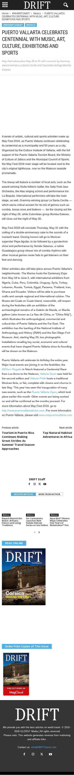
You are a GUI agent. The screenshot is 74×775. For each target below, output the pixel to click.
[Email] (49, 81)
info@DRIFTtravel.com (43, 747)
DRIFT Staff (37, 479)
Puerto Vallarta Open (44, 392)
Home (5, 13)
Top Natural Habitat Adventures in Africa (57, 435)
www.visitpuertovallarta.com (55, 415)
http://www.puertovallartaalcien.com (23, 410)
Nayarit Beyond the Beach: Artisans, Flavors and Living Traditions (12, 522)
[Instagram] (34, 484)
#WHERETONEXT (21, 13)
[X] (14, 81)
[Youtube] (45, 484)
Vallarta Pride (38, 378)
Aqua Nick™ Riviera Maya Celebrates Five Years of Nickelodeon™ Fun (59, 522)
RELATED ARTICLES (23, 494)
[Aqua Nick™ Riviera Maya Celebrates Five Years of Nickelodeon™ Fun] (61, 508)
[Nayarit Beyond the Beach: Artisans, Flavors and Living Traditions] (13, 508)
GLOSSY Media (29, 731)
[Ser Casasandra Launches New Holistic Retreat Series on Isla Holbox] (37, 508)
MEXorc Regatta (12, 369)
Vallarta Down (48, 373)
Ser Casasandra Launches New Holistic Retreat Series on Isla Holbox (37, 522)
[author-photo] (37, 466)
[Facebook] (5, 81)
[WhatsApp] (32, 81)
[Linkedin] (40, 81)
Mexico (37, 13)
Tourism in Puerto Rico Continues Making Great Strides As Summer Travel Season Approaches (18, 440)
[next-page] (39, 532)
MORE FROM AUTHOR (49, 494)
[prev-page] (35, 532)
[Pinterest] (23, 81)
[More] (58, 81)
